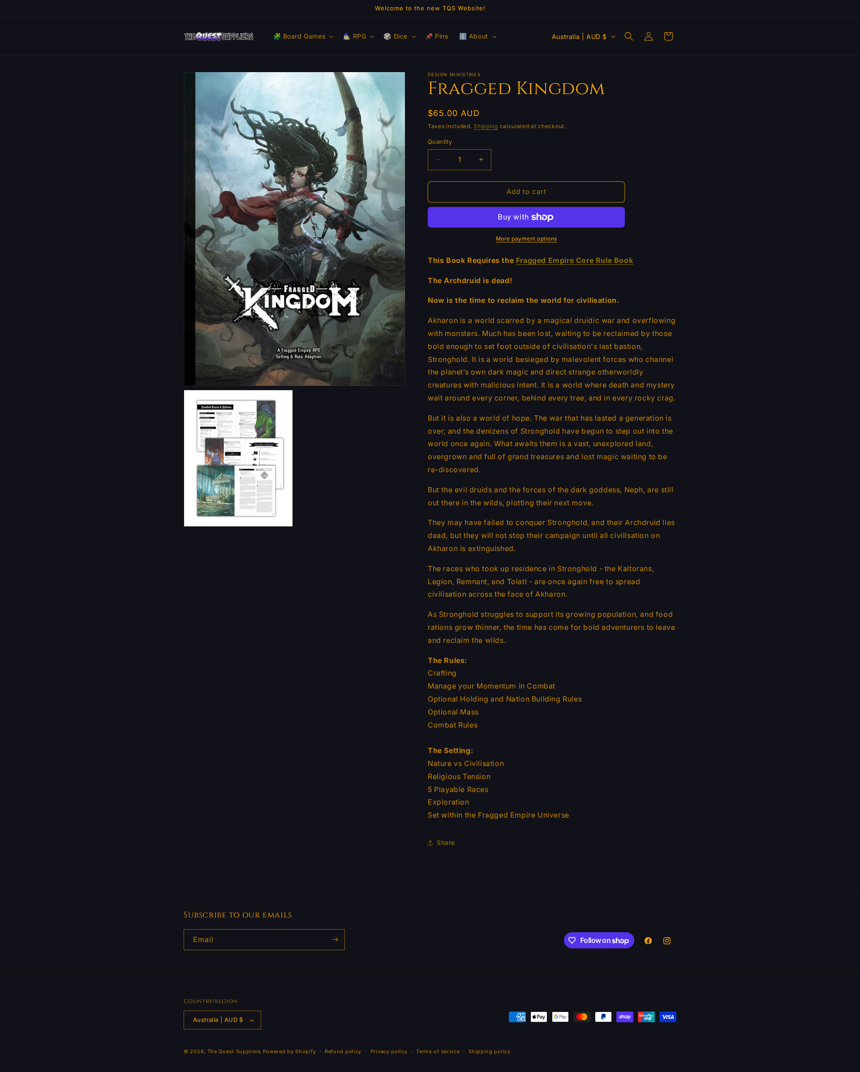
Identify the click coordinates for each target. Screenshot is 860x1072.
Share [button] (446, 842)
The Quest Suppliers (234, 1051)
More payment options (526, 238)
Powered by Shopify (289, 1051)
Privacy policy (389, 1051)
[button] (303, 36)
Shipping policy (490, 1051)
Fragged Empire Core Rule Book (574, 260)
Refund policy (343, 1051)
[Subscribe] (334, 939)
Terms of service (438, 1051)
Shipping (485, 126)
